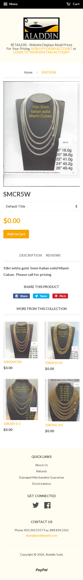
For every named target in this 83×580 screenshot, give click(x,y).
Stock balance (41, 483)
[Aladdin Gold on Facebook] (47, 506)
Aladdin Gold (54, 554)
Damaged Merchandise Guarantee (41, 477)
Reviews (53, 255)
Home (28, 72)
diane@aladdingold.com (41, 535)
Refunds (41, 471)
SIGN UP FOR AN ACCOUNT (51, 49)
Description (30, 255)
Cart (76, 4)
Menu (13, 4)
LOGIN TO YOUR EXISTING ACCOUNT (42, 52)
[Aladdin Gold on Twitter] (35, 506)
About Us (41, 465)
